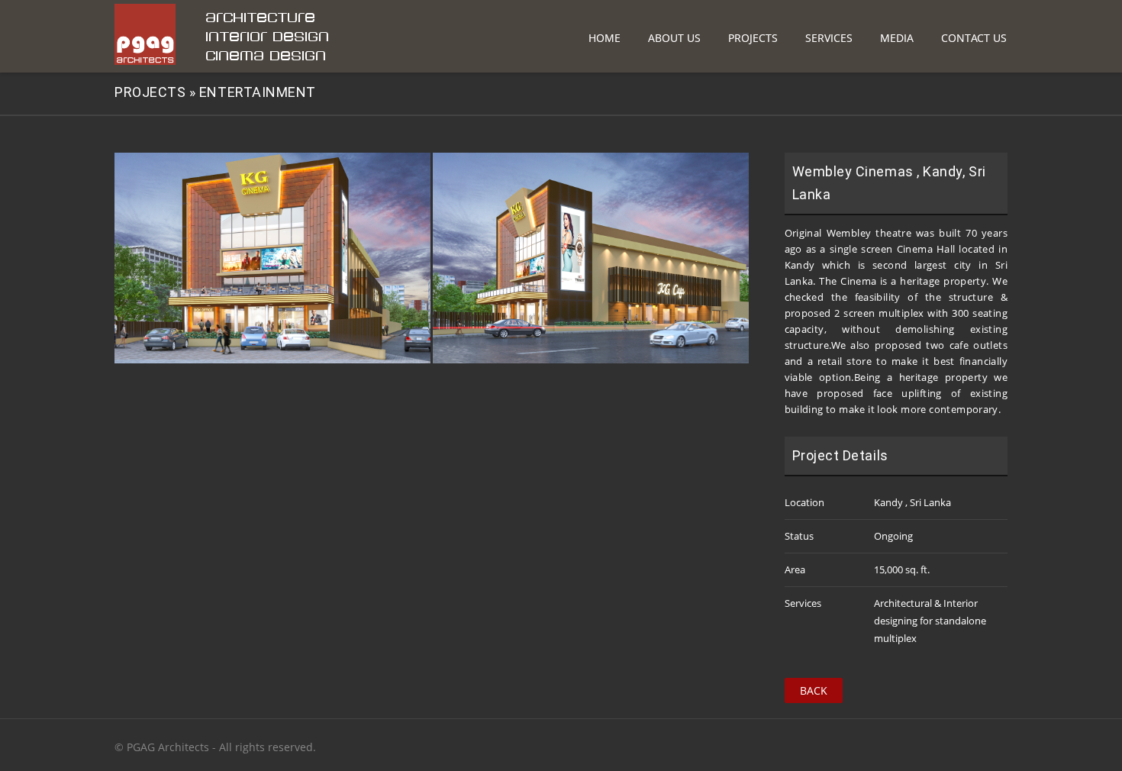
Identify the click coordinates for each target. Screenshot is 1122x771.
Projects (753, 38)
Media (897, 38)
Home (604, 38)
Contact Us (974, 38)
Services (829, 38)
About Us (674, 38)
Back (813, 690)
